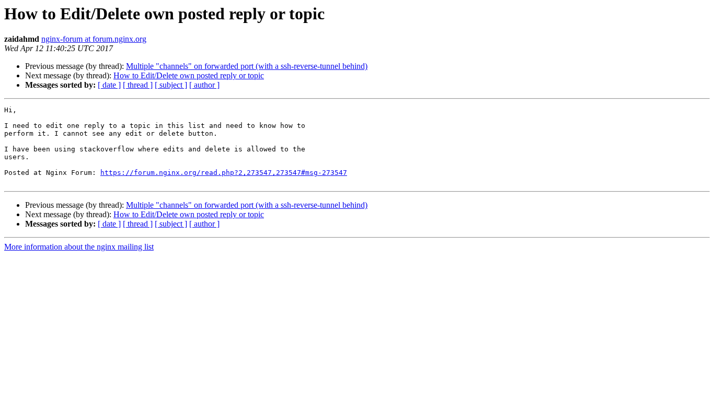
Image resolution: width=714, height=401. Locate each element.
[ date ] (109, 84)
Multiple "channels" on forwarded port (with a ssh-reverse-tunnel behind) (246, 66)
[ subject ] (171, 84)
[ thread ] (138, 84)
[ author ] (204, 84)
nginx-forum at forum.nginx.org (93, 38)
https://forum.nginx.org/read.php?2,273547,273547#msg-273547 (223, 172)
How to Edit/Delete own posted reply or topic (188, 75)
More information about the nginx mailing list (79, 246)
